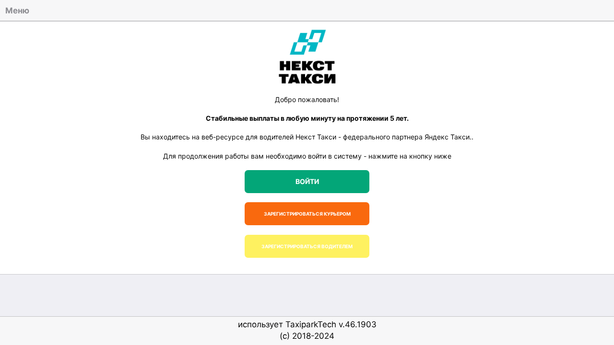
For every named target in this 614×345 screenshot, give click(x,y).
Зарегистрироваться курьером (307, 214)
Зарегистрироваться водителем (307, 246)
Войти (307, 181)
